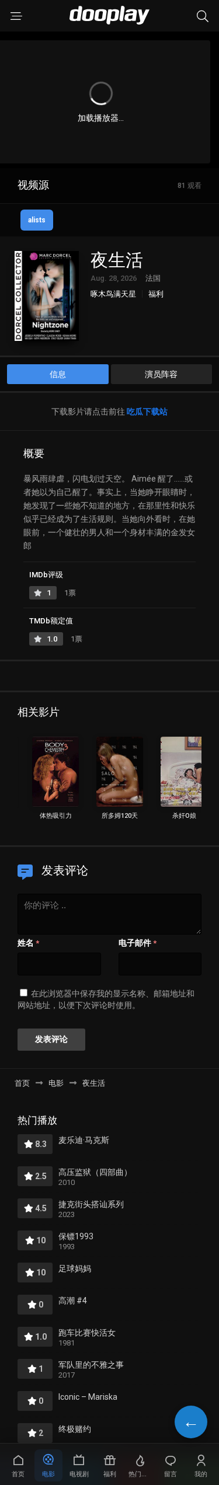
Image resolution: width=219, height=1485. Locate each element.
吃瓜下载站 (147, 411)
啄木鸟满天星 (113, 294)
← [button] (191, 1421)
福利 (156, 294)
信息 (58, 374)
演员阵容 (161, 374)
